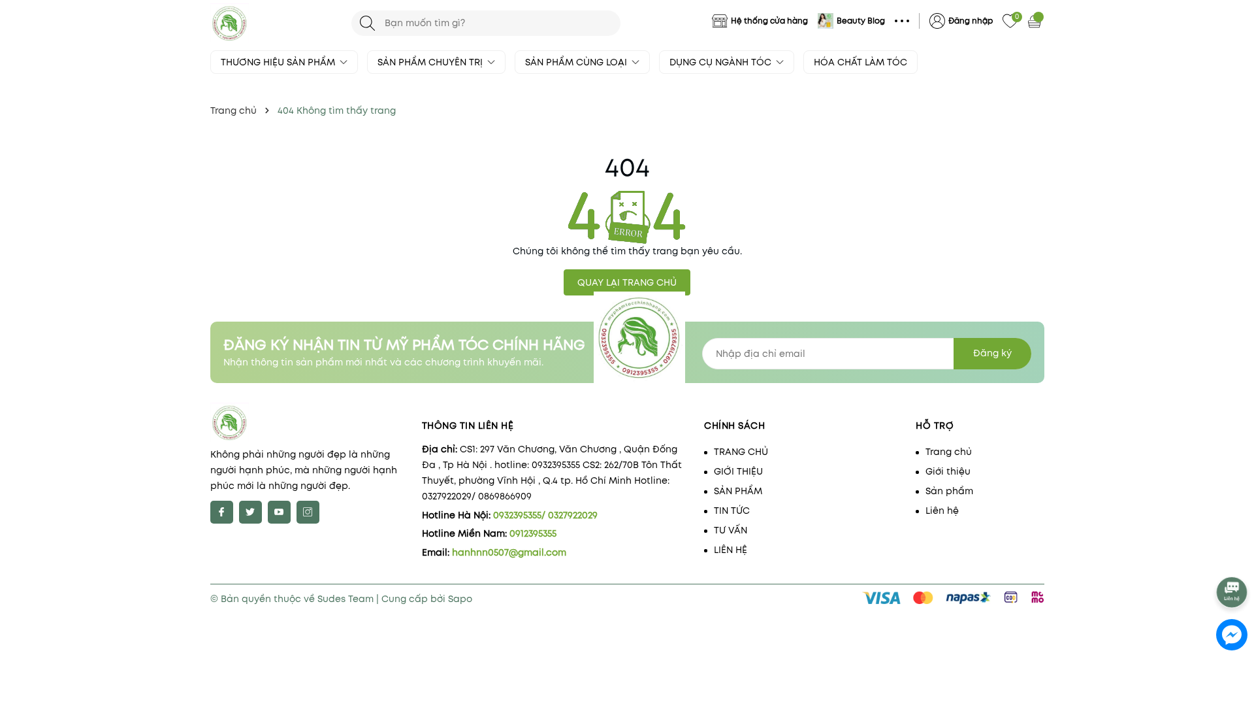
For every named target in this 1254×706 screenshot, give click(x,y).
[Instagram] (308, 512)
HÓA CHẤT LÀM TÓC (860, 62)
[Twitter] (250, 512)
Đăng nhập (970, 20)
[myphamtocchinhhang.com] (274, 22)
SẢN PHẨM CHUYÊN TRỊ (431, 62)
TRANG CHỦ (741, 451)
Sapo (460, 598)
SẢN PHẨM (738, 490)
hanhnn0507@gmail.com (509, 552)
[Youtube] (279, 512)
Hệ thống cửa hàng (769, 20)
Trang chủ (948, 451)
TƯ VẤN (730, 530)
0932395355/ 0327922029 (545, 515)
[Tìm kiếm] (367, 23)
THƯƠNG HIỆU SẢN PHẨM (279, 62)
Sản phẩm (949, 490)
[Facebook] (221, 512)
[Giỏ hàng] (1036, 21)
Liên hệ (942, 510)
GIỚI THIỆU (738, 471)
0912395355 (532, 533)
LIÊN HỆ (730, 549)
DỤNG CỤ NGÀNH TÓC (721, 62)
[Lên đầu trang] (1232, 557)
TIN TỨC (732, 510)
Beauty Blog (861, 20)
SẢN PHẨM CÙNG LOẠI (577, 62)
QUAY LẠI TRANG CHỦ (627, 282)
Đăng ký (992, 353)
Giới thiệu (948, 471)
